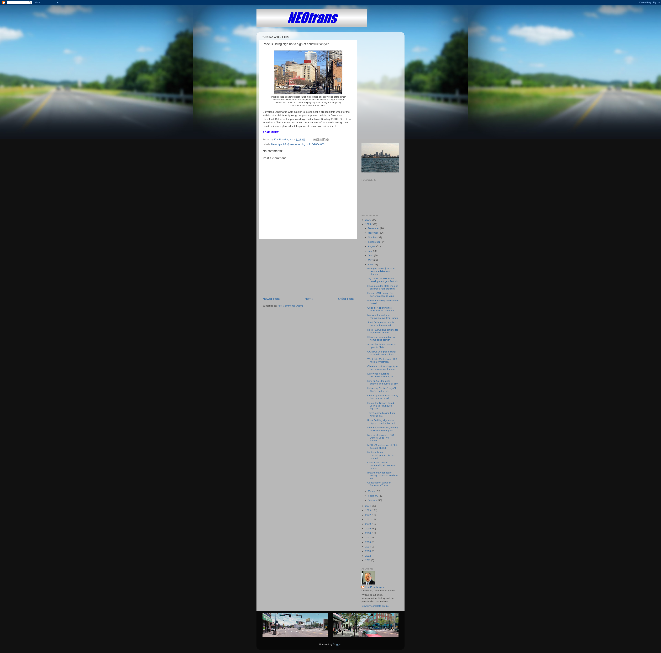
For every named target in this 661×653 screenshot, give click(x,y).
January (372, 500)
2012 (368, 556)
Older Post (346, 299)
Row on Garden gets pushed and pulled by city (382, 382)
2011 (368, 560)
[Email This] (314, 139)
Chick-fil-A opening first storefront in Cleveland (381, 309)
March (372, 491)
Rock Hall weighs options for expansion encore (382, 331)
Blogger (337, 644)
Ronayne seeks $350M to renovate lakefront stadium (381, 271)
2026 (368, 220)
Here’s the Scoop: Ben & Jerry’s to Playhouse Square (380, 406)
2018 (368, 533)
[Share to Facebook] (324, 139)
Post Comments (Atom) (290, 305)
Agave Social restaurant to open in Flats (381, 346)
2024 (368, 506)
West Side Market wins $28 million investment (382, 360)
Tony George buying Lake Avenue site (381, 414)
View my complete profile (375, 606)
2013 (368, 551)
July (370, 251)
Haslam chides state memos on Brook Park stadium (382, 287)
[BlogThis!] (317, 139)
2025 (368, 224)
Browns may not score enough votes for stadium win (382, 475)
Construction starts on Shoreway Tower (379, 484)
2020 (368, 524)
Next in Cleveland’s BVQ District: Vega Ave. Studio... (380, 438)
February (373, 495)
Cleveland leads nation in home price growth (381, 338)
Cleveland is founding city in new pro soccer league (382, 367)
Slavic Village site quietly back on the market (380, 323)
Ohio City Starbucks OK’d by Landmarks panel (382, 397)
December (374, 228)
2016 (368, 542)
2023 (368, 510)
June (371, 255)
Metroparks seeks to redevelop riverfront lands (382, 316)
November (374, 232)
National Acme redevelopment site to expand (380, 455)
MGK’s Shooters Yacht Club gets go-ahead (382, 446)
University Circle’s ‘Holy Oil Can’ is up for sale (381, 389)
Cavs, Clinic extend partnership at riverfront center (381, 465)
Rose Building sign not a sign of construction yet (381, 421)
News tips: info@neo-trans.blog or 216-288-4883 (297, 144)
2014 (368, 546)
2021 (368, 519)
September (374, 242)
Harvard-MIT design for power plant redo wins (380, 294)
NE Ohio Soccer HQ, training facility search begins (382, 429)
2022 (368, 515)
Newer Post (271, 299)
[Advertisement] (308, 268)
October (372, 237)
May (370, 260)
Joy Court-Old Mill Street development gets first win (382, 280)
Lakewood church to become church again (380, 375)
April (371, 264)
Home (309, 299)
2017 (368, 537)
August (372, 246)
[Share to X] (321, 139)
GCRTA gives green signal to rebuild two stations (381, 353)
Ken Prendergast (375, 587)
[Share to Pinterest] (327, 139)
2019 (368, 528)
